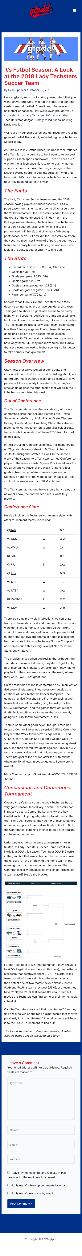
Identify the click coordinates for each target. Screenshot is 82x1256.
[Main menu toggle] (74, 10)
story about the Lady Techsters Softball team (33, 115)
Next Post (72, 1048)
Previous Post (12, 1048)
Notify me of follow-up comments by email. (39, 1185)
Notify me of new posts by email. (32, 1193)
